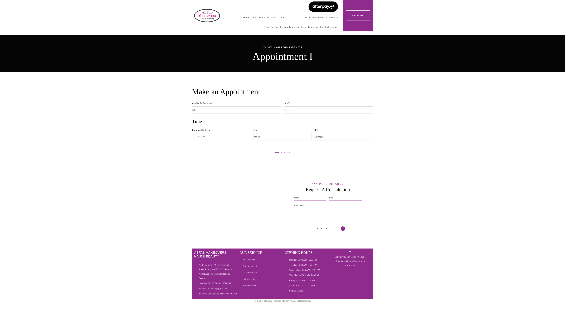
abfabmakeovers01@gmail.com (213, 288)
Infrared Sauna (249, 285)
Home (267, 47)
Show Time (283, 152)
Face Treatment (249, 259)
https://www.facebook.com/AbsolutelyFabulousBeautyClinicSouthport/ (294, 17)
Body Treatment (249, 266)
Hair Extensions (249, 279)
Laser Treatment (249, 272)
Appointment (358, 15)
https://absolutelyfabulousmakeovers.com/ (218, 293)
